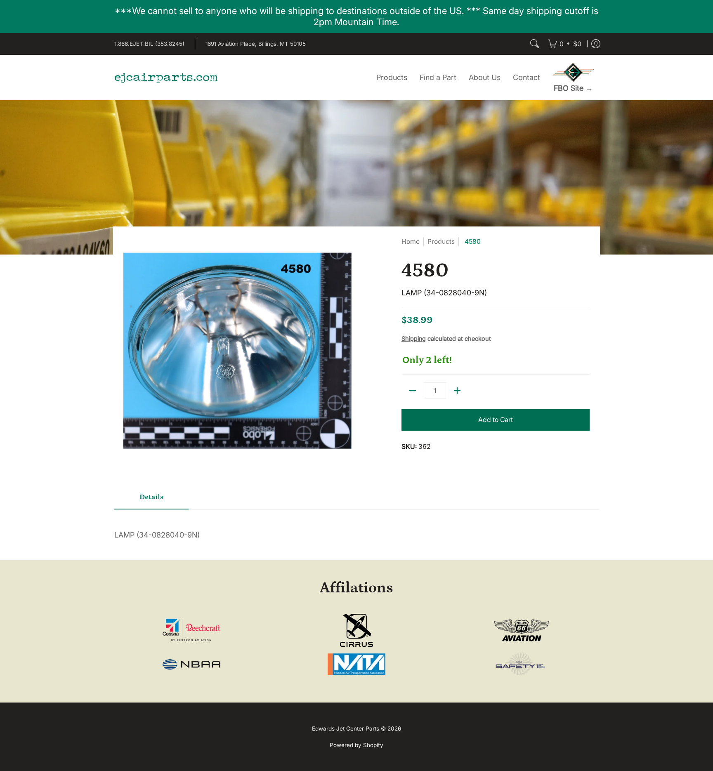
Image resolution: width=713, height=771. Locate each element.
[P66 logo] (521, 630)
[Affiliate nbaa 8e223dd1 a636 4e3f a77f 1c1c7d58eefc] (191, 664)
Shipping (413, 338)
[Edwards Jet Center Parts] (165, 77)
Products (441, 241)
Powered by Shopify (356, 745)
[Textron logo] (191, 630)
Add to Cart (495, 420)
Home (410, 241)
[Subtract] (412, 390)
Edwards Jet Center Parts (345, 728)
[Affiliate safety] (521, 664)
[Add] (457, 390)
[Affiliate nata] (356, 664)
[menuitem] (565, 44)
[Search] (535, 44)
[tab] (151, 500)
